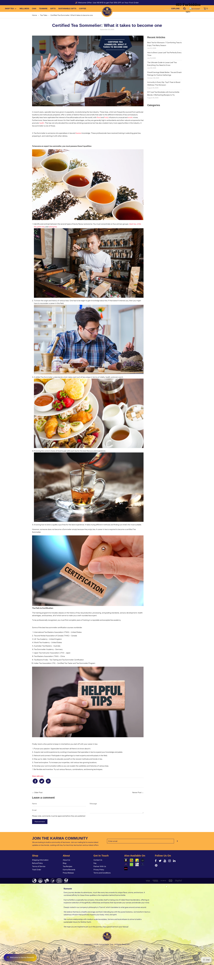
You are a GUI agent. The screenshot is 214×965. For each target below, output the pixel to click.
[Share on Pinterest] (48, 781)
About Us (66, 860)
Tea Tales (43, 15)
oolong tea (53, 227)
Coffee (82, 9)
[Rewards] (20, 957)
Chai (34, 9)
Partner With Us (100, 866)
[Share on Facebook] (35, 781)
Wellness (24, 9)
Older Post (38, 792)
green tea (40, 227)
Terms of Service (38, 866)
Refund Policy (37, 863)
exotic (130, 117)
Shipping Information (40, 860)
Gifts (52, 9)
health (41, 123)
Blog (64, 863)
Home (34, 15)
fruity (106, 117)
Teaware (43, 9)
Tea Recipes (67, 866)
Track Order (36, 869)
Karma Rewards (69, 869)
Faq (95, 863)
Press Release (68, 873)
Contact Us (98, 860)
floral (99, 117)
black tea (132, 224)
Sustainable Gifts (67, 9)
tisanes (78, 133)
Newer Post (136, 792)
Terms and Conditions (102, 873)
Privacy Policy (99, 869)
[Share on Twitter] (41, 781)
